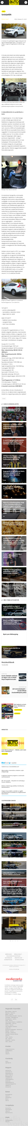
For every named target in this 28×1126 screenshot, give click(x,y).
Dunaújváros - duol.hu (10, 1019)
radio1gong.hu (9, 1120)
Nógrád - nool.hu (9, 1031)
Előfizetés (17, 713)
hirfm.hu (7, 1121)
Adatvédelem (8, 957)
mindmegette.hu (9, 1079)
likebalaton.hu (8, 1076)
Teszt (3, 11)
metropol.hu (8, 1097)
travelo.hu (7, 1080)
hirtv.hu (7, 1052)
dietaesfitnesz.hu (9, 1082)
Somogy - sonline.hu (10, 1032)
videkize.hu (8, 1085)
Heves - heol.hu (9, 1025)
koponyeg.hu (8, 1109)
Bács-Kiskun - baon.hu (11, 1011)
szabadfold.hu (8, 1050)
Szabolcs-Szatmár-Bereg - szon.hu (11, 1034)
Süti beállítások (19, 959)
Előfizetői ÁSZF (8, 959)
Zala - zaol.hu (8, 1041)
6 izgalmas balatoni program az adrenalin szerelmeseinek (13, 776)
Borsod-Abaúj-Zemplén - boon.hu (13, 1016)
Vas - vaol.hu (8, 1038)
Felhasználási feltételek (13, 956)
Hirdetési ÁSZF (18, 957)
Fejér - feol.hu (8, 1020)
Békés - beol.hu (9, 1014)
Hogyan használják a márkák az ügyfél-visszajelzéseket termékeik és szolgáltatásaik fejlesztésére (14, 792)
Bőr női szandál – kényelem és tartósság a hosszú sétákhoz (13, 781)
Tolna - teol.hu (8, 1037)
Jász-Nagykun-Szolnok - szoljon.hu (11, 1027)
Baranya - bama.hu (10, 1013)
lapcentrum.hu (9, 1112)
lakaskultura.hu (9, 1073)
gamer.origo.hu (9, 1074)
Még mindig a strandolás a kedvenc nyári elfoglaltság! (13, 771)
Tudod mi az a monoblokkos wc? (10, 766)
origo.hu (7, 1053)
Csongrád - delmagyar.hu (11, 1017)
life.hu (6, 1099)
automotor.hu (8, 1071)
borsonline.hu (8, 1094)
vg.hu (6, 1061)
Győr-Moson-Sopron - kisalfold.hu (13, 1022)
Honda (3, 398)
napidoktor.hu (8, 1077)
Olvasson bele (18, 709)
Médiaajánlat (18, 954)
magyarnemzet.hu (9, 1049)
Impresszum (8, 954)
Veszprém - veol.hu (10, 1040)
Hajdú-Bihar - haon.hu (10, 1023)
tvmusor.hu (8, 1086)
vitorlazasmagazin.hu (10, 1083)
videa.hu (7, 1111)
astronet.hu (8, 1070)
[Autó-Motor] (14, 2)
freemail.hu (8, 1108)
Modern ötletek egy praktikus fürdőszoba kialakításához (13, 786)
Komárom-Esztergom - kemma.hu (13, 1029)
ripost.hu (7, 1096)
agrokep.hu (8, 1062)
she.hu (7, 1100)
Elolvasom (4, 753)
